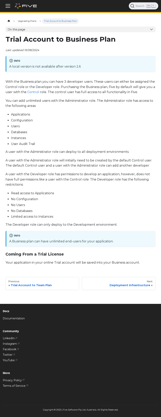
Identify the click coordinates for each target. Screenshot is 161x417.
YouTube (9, 360)
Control (33, 92)
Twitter (7, 355)
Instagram (10, 344)
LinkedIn (9, 338)
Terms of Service (14, 386)
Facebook (9, 349)
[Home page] (8, 21)
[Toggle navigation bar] (8, 6)
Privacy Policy (12, 380)
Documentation (14, 318)
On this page (16, 29)
